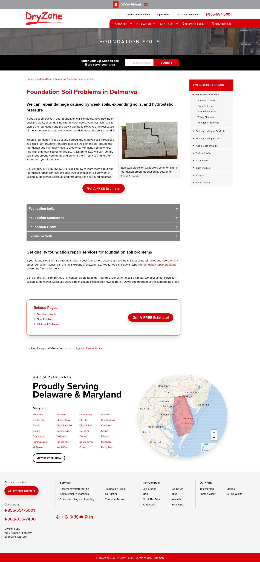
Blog (175, 494)
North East (62, 447)
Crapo (104, 431)
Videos (199, 175)
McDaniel (38, 447)
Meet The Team (152, 499)
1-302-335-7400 (20, 519)
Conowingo (62, 431)
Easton (83, 436)
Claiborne (106, 425)
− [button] (214, 438)
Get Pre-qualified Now (138, 14)
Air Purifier (111, 494)
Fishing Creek (40, 442)
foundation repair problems (159, 264)
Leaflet (205, 444)
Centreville (39, 420)
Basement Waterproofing (74, 489)
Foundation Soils (41, 208)
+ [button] (214, 432)
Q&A (146, 494)
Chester (83, 420)
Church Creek (64, 425)
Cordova (84, 431)
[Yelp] (58, 517)
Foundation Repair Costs (209, 138)
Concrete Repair (114, 499)
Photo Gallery (203, 182)
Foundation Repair (208, 85)
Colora (36, 431)
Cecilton (105, 414)
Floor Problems (45, 319)
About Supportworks (207, 145)
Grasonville (62, 442)
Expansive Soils (41, 236)
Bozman (61, 414)
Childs (36, 425)
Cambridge (85, 414)
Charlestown (63, 420)
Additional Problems (48, 324)
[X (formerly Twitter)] (76, 517)
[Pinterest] (86, 517)
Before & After (203, 153)
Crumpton (38, 436)
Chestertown (108, 420)
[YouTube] (81, 517)
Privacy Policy (125, 558)
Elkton (104, 436)
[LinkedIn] (91, 517)
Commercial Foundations (74, 494)
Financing (177, 504)
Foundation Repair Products (210, 131)
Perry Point (107, 447)
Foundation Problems (207, 94)
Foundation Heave (43, 226)
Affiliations (149, 504)
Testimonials (202, 160)
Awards (176, 499)
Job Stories (149, 489)
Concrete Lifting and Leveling (77, 499)
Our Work (143, 24)
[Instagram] (71, 517)
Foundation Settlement (46, 217)
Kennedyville (86, 442)
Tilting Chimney (206, 117)
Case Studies (203, 167)
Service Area (194, 24)
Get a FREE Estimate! (103, 188)
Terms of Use (144, 558)
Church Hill (85, 425)
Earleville (61, 436)
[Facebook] (62, 517)
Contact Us (222, 24)
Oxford (83, 447)
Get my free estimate (21, 491)
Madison (106, 442)
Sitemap (159, 558)
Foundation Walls (46, 314)
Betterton (38, 414)
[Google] (66, 517)
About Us (166, 24)
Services (121, 24)
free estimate (94, 348)
